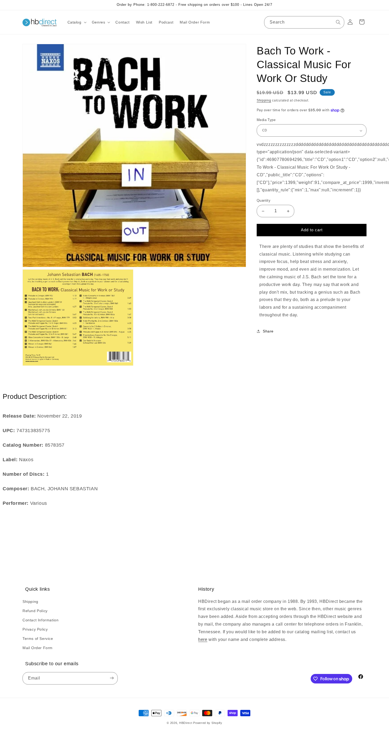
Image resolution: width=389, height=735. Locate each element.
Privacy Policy (35, 629)
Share (268, 331)
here (202, 639)
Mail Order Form (37, 648)
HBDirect (185, 722)
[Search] (338, 22)
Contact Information (40, 620)
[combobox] (304, 22)
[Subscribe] (111, 678)
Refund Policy (35, 611)
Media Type (266, 120)
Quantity (263, 201)
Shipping (264, 100)
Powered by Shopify (207, 722)
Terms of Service (37, 638)
